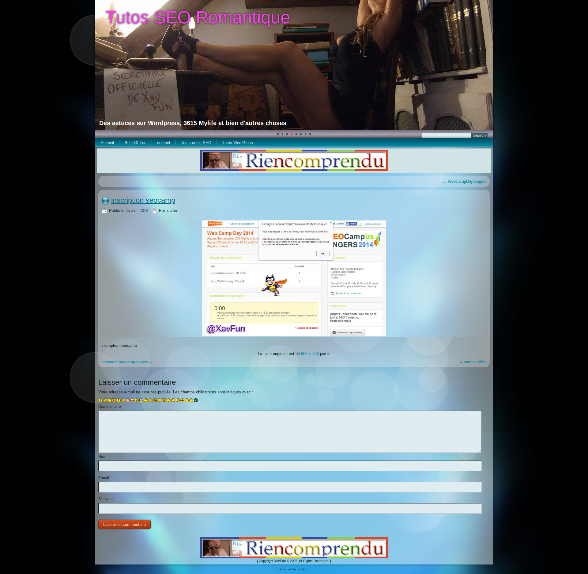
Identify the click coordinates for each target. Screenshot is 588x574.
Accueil (107, 142)
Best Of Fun (135, 142)
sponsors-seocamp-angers (124, 362)
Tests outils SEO (196, 142)
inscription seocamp (143, 200)
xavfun (172, 210)
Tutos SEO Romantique (198, 17)
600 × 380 (310, 353)
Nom (103, 456)
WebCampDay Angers (465, 181)
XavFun (302, 569)
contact (163, 142)
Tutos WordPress (237, 142)
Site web (105, 499)
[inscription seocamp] (294, 337)
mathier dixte (475, 362)
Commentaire (110, 406)
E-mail (104, 478)
